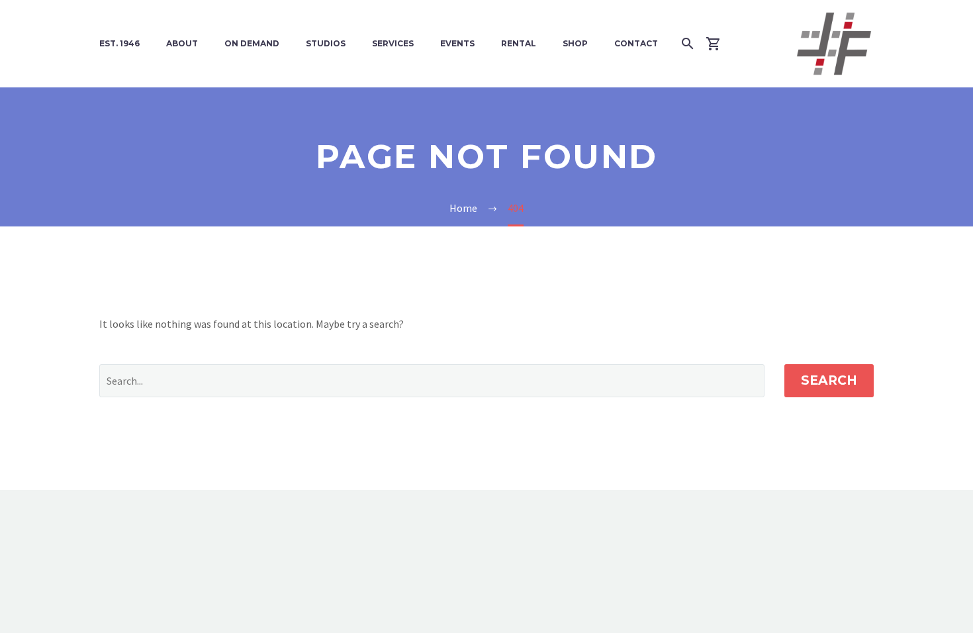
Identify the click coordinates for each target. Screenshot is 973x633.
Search (829, 380)
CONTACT (636, 43)
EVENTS (457, 43)
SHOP (575, 43)
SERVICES (393, 43)
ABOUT (182, 43)
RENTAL (518, 43)
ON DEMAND (251, 43)
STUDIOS (326, 43)
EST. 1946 (119, 43)
